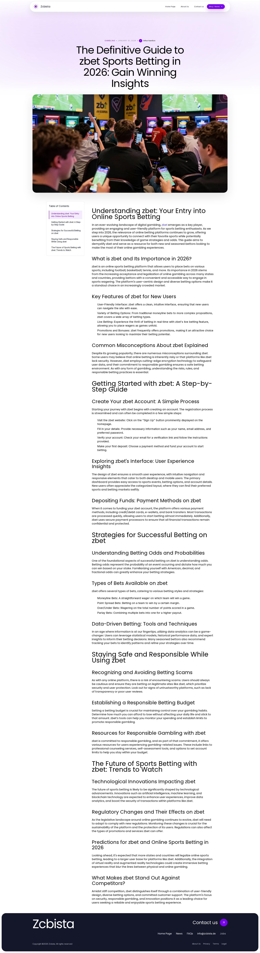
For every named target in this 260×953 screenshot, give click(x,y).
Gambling (110, 41)
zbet (164, 224)
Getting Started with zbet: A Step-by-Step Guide (66, 223)
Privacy (206, 943)
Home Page (165, 933)
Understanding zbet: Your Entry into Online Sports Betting (65, 214)
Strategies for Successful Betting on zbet (66, 231)
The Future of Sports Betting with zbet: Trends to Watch (66, 248)
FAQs (190, 933)
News (179, 933)
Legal (224, 943)
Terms (216, 943)
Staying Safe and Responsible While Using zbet (64, 240)
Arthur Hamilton (149, 41)
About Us (196, 943)
